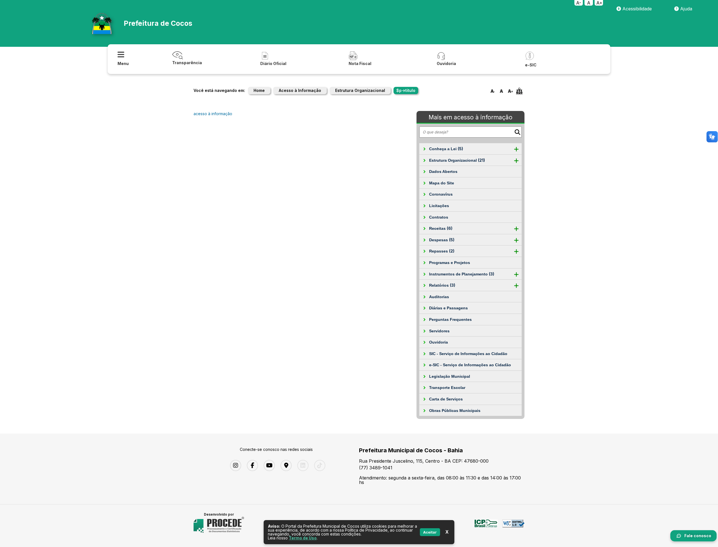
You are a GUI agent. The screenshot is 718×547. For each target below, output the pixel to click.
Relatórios (442, 285)
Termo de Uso (303, 538)
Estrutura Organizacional (360, 90)
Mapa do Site (441, 183)
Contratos (438, 217)
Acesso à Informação (300, 90)
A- (578, 3)
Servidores (439, 331)
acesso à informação (213, 113)
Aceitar (430, 532)
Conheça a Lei (446, 148)
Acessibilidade (636, 8)
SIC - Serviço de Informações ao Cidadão (468, 353)
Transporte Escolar (447, 387)
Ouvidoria (438, 342)
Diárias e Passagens (448, 308)
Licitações (439, 205)
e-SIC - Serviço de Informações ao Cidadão (470, 365)
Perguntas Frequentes (450, 319)
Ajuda (685, 8)
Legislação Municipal (449, 376)
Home (259, 90)
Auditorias (439, 297)
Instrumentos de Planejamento (461, 274)
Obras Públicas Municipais (454, 410)
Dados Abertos (443, 171)
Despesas (441, 239)
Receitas (440, 228)
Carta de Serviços (446, 399)
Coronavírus (441, 194)
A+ (599, 3)
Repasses (441, 251)
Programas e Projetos (449, 262)
